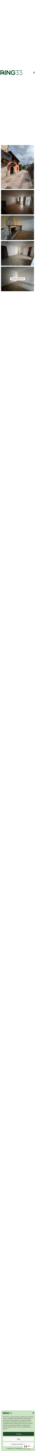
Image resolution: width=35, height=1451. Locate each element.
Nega (18, 1439)
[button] (33, 1413)
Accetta (18, 1434)
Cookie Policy (10, 1448)
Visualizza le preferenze (18, 1444)
